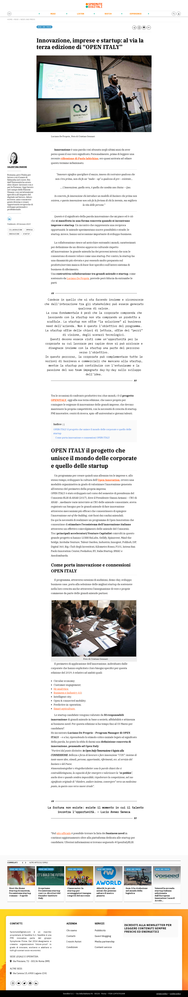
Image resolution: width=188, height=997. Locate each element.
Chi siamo (71, 930)
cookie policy (175, 993)
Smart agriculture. (64, 708)
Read (53, 13)
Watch (108, 13)
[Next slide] (25, 862)
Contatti (70, 936)
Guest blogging (103, 936)
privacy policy (161, 993)
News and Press (28, 19)
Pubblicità (100, 930)
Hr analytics (61, 688)
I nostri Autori (73, 941)
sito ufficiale (64, 833)
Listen (80, 13)
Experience (135, 13)
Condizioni (72, 947)
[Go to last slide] (22, 862)
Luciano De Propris (78, 278)
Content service (103, 947)
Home (9, 19)
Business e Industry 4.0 (67, 692)
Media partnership (105, 941)
